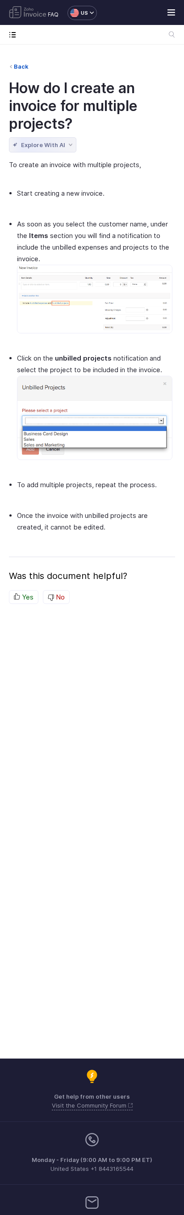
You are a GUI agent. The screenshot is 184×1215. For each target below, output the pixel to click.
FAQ (53, 14)
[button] (78, 13)
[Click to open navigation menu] (14, 34)
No (59, 597)
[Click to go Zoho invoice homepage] (27, 13)
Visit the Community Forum (90, 1105)
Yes (26, 597)
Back (21, 66)
